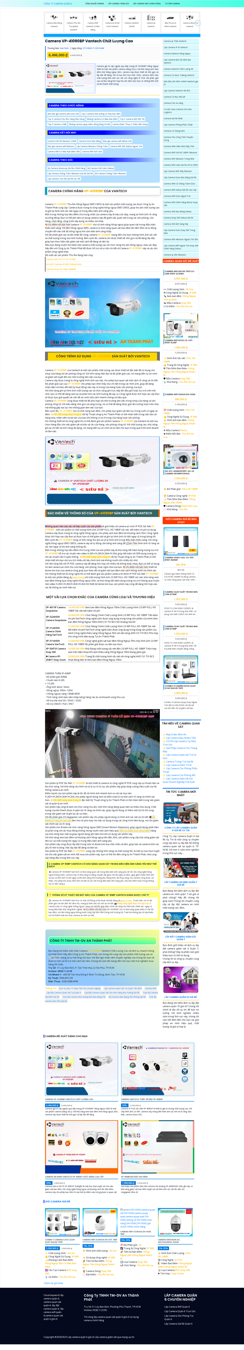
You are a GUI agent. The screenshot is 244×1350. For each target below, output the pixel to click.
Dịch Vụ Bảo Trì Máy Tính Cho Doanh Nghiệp (80, 988)
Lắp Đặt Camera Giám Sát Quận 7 (180, 1031)
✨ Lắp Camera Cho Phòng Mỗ (179, 868)
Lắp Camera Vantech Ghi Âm (177, 90)
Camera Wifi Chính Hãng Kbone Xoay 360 (181, 204)
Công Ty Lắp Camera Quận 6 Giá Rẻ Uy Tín (181, 922)
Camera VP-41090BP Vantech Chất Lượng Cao (89, 41)
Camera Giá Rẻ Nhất (173, 118)
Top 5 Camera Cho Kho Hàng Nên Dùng (66, 119)
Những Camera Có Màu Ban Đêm (102, 119)
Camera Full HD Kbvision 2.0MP (62, 141)
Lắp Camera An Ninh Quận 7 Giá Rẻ (180, 976)
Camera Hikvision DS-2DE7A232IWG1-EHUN (169, 1333)
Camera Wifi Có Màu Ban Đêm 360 (64, 151)
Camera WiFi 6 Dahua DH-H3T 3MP (100, 1332)
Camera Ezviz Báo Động (90, 141)
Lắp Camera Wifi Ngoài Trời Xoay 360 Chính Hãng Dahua (181, 247)
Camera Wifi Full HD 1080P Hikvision (180, 152)
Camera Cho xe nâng (173, 103)
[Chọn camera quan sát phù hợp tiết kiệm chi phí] (197, 23)
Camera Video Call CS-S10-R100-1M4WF (179, 602)
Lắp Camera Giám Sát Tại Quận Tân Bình (123, 988)
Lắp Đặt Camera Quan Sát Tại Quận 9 (63, 992)
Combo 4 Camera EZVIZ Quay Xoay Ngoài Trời (180, 779)
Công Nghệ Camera (94, 3)
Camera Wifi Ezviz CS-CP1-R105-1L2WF (179, 363)
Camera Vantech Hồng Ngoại (177, 53)
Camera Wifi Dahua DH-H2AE (180, 437)
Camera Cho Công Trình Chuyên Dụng (178, 138)
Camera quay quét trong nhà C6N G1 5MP (181, 661)
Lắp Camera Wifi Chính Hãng (147, 3)
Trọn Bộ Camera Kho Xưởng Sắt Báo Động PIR (84, 996)
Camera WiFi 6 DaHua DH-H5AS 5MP (135, 1325)
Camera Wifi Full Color (92, 151)
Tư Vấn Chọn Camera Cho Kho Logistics (178, 111)
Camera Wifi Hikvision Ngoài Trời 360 (181, 239)
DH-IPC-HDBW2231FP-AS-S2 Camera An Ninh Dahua (179, 515)
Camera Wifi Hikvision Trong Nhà (179, 158)
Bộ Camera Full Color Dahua (100, 168)
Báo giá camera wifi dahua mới (117, 141)
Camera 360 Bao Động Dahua (177, 211)
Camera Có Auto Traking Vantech (179, 75)
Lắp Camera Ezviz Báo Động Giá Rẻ (180, 177)
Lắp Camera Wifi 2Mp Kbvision (178, 171)
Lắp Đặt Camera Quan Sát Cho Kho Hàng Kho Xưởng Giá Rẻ (112, 992)
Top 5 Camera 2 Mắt (57, 124)
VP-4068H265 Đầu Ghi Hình (134, 1269)
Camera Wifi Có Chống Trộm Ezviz (179, 183)
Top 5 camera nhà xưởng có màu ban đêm (101, 113)
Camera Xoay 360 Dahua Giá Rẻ (178, 217)
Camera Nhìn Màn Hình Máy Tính (179, 146)
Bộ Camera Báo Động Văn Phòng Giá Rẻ (127, 996)
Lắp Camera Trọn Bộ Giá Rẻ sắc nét (64, 178)
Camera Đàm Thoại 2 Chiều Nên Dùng (130, 124)
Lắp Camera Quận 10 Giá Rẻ (181, 1089)
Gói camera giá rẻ (57, 1294)
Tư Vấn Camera (172, 3)
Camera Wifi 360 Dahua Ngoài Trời (126, 146)
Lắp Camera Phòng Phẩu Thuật (178, 124)
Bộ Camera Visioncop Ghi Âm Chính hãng (66, 168)
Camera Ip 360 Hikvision (175, 254)
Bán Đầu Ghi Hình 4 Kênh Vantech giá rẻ (181, 83)
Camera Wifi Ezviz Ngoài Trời (177, 196)
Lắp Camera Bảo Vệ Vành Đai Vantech (177, 61)
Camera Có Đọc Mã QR (174, 96)
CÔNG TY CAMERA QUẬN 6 (58, 3)
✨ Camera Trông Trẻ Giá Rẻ (178, 854)
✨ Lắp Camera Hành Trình (177, 857)
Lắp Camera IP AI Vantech (176, 47)
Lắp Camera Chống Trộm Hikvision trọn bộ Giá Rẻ (70, 173)
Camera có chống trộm (174, 131)
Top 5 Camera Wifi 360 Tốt (132, 119)
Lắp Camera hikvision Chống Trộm (92, 146)
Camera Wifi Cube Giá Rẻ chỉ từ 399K (181, 165)
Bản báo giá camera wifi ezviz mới (63, 113)
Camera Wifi (150, 988)
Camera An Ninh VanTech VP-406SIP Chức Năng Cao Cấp (74, 1269)
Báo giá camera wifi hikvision (61, 146)
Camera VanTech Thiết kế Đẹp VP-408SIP (142, 1191)
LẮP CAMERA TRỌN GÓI (118, 3)
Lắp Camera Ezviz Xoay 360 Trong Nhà (179, 231)
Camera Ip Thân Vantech (175, 41)
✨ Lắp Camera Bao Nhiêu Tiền (179, 830)
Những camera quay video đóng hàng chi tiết (89, 124)
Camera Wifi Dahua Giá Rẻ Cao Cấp (180, 189)
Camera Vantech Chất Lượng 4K (178, 69)
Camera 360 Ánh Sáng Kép (176, 224)
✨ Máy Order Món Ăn (174, 827)
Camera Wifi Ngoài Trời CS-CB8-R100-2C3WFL (180, 294)
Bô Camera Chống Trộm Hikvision (110, 173)
